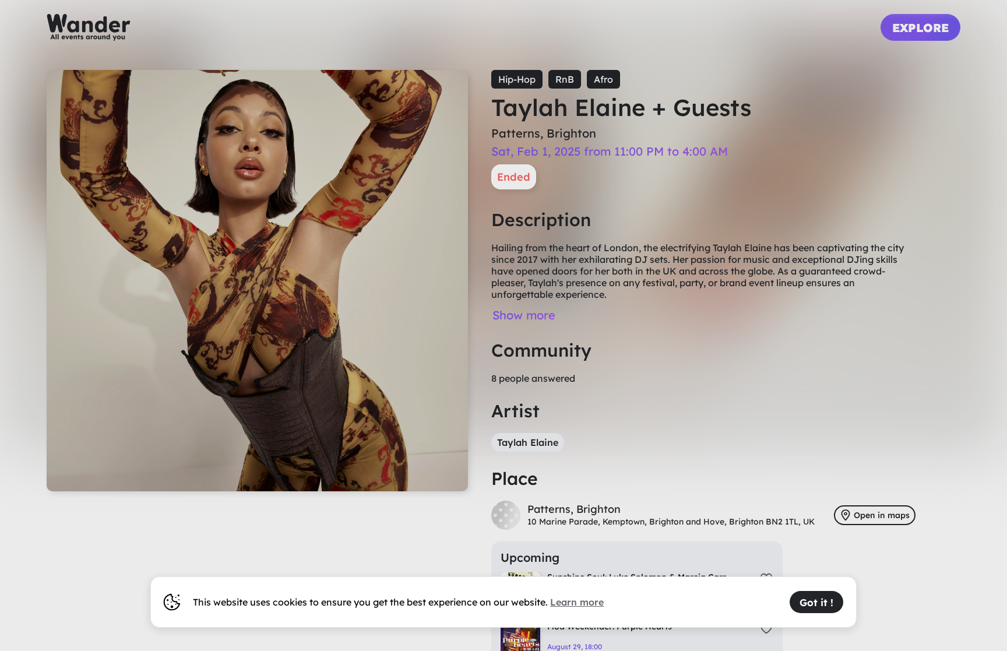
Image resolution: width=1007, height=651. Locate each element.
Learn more (577, 602)
